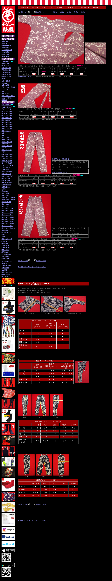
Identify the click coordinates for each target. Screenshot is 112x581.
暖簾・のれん (5, 250)
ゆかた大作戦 (5, 54)
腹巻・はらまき (6, 131)
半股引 (3, 152)
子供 (3, 61)
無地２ (83, 12)
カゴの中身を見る (7, 50)
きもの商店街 (5, 52)
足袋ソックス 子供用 (8, 87)
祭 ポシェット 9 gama (8, 228)
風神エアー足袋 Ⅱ (7, 161)
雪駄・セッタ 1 (6, 204)
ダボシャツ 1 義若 (7, 126)
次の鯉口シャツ (41, 12)
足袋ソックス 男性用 (8, 197)
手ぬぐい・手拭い (7, 109)
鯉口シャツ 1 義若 (7, 111)
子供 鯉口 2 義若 (6, 70)
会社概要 (4, 270)
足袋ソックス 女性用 (8, 199)
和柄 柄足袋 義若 (6, 202)
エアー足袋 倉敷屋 (7, 171)
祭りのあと (5, 191)
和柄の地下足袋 (6, 185)
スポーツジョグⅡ (6, 174)
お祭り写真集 (5, 56)
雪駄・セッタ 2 (6, 206)
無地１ (76, 12)
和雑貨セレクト (6, 247)
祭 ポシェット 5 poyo (8, 219)
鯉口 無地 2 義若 (7, 124)
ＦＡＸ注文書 (5, 268)
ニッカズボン (5, 89)
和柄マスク (7, 61)
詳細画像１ (56, 159)
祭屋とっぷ (5, 41)
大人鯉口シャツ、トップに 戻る (32, 267)
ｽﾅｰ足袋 (8, 180)
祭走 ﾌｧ (4, 180)
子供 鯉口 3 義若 (6, 72)
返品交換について (7, 272)
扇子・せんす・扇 (7, 239)
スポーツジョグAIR (7, 176)
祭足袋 (3, 79)
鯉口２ (62, 12)
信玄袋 (3, 237)
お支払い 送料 (6, 265)
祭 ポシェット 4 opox (8, 217)
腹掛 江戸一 (6, 93)
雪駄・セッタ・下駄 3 (8, 208)
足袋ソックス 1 (6, 195)
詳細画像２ (66, 159)
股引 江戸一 (5, 137)
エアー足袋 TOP (7, 158)
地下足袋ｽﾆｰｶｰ (6, 187)
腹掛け (3, 91)
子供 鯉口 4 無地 (6, 74)
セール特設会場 (6, 45)
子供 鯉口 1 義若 (6, 68)
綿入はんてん (5, 252)
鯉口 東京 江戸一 (7, 120)
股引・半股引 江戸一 (8, 96)
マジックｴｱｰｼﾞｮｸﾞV (7, 165)
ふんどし (4, 241)
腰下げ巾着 (5, 230)
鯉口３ (69, 12)
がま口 (3, 234)
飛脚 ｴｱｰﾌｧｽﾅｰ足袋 (7, 182)
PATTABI (4, 189)
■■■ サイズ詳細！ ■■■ (33, 283)
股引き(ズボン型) (7, 150)
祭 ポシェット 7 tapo (8, 223)
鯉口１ (55, 12)
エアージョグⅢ (6, 167)
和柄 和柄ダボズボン (8, 154)
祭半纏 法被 (5, 63)
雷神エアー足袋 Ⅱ (7, 163)
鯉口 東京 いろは (7, 118)
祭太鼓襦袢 (5, 243)
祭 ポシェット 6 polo (8, 221)
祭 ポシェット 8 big (7, 226)
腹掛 (3, 133)
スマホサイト (5, 47)
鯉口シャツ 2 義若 (7, 113)
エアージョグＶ (6, 169)
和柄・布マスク (6, 105)
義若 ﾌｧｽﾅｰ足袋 (6, 178)
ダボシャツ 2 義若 (7, 129)
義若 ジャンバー (7, 156)
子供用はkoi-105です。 (25, 76)
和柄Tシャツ (5, 245)
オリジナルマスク (7, 107)
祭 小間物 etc (7, 232)
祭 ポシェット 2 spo (7, 213)
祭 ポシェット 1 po (7, 210)
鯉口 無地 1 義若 (7, 122)
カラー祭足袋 (5, 193)
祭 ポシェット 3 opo (7, 215)
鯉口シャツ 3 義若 (7, 115)
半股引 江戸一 (6, 139)
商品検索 (4, 43)
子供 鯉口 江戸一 (6, 76)
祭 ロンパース (6, 65)
